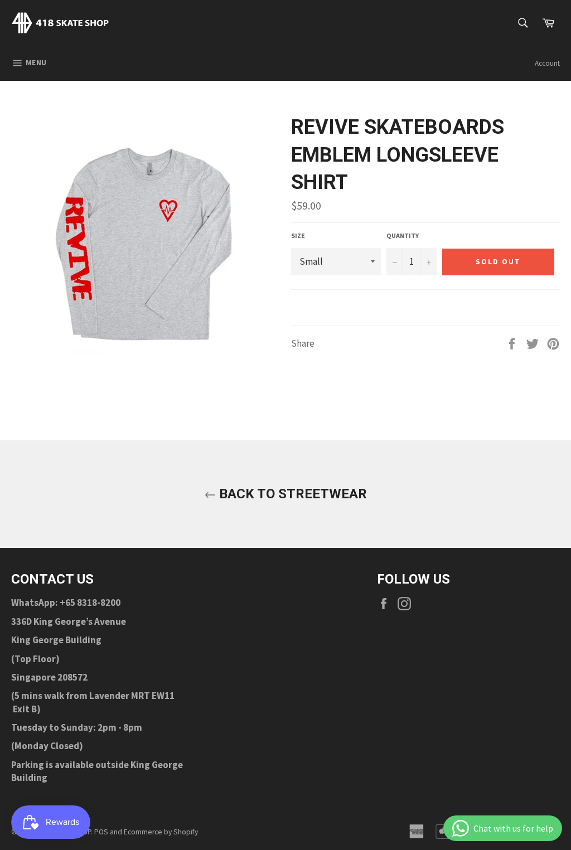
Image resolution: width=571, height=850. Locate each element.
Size (298, 235)
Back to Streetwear (291, 494)
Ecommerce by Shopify (161, 832)
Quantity (402, 235)
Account (547, 63)
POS (101, 832)
